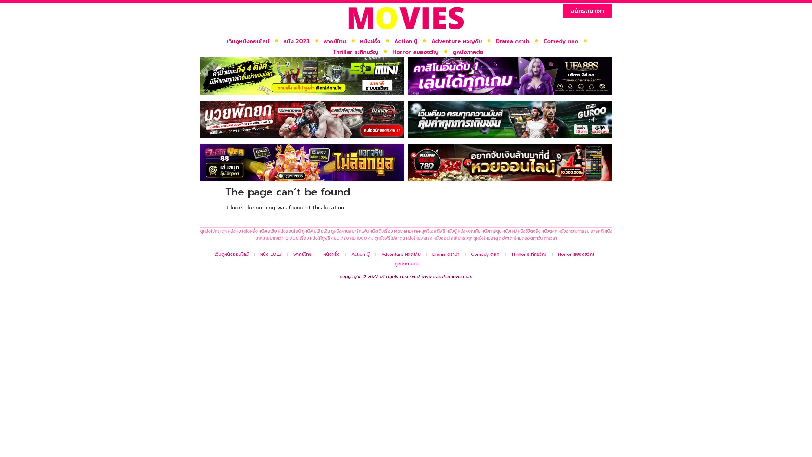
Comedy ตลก (560, 41)
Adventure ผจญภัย (456, 41)
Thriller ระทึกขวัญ (355, 52)
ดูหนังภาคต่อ (468, 52)
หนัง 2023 (296, 41)
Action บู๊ (405, 41)
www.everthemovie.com (446, 276)
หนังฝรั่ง (370, 41)
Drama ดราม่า (512, 41)
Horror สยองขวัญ (415, 52)
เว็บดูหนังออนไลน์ (248, 41)
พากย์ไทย (335, 41)
